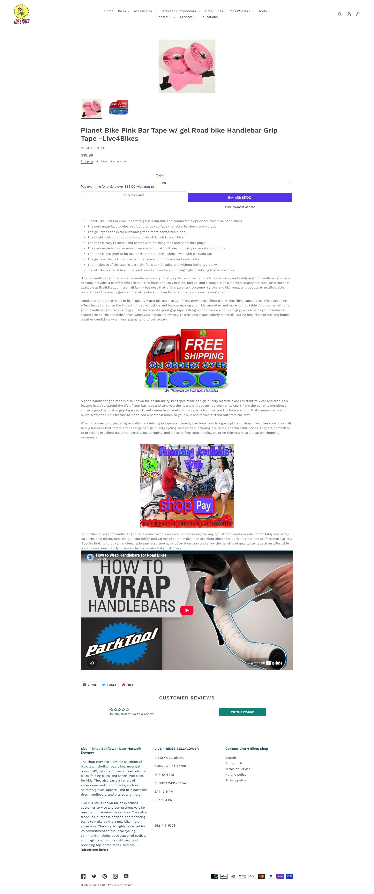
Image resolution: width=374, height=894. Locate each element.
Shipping (87, 161)
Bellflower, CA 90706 (170, 766)
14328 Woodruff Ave (169, 757)
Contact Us (233, 763)
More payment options (240, 206)
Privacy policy (235, 780)
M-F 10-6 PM (164, 774)
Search (230, 757)
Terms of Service (237, 769)
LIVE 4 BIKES (99, 884)
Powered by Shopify (120, 884)
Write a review (242, 712)
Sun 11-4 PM (163, 800)
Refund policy (235, 774)
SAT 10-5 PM (163, 791)
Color (160, 175)
